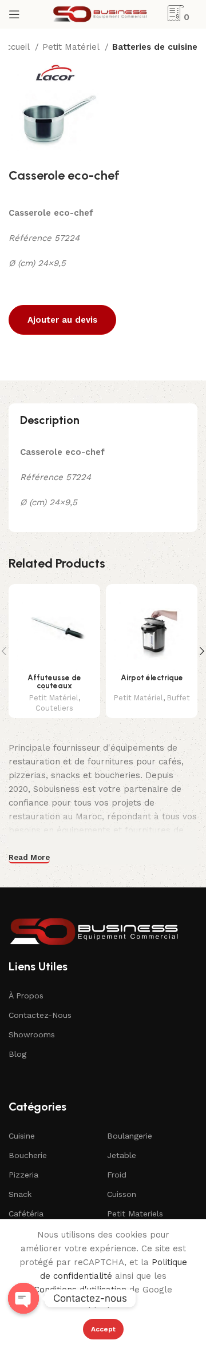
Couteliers (54, 708)
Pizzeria (23, 1174)
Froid (116, 1174)
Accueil (16, 47)
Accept (103, 1329)
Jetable (121, 1155)
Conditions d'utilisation (80, 1289)
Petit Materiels (135, 1213)
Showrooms (32, 1034)
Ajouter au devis (62, 320)
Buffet (178, 697)
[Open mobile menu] (14, 14)
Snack (20, 1194)
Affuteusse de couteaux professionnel (54, 685)
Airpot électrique (152, 677)
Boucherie (28, 1155)
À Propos (26, 995)
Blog (17, 1053)
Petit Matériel (72, 47)
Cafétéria (26, 1213)
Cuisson (121, 1194)
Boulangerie (129, 1135)
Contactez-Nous (40, 1015)
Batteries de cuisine (154, 47)
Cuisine (22, 1135)
